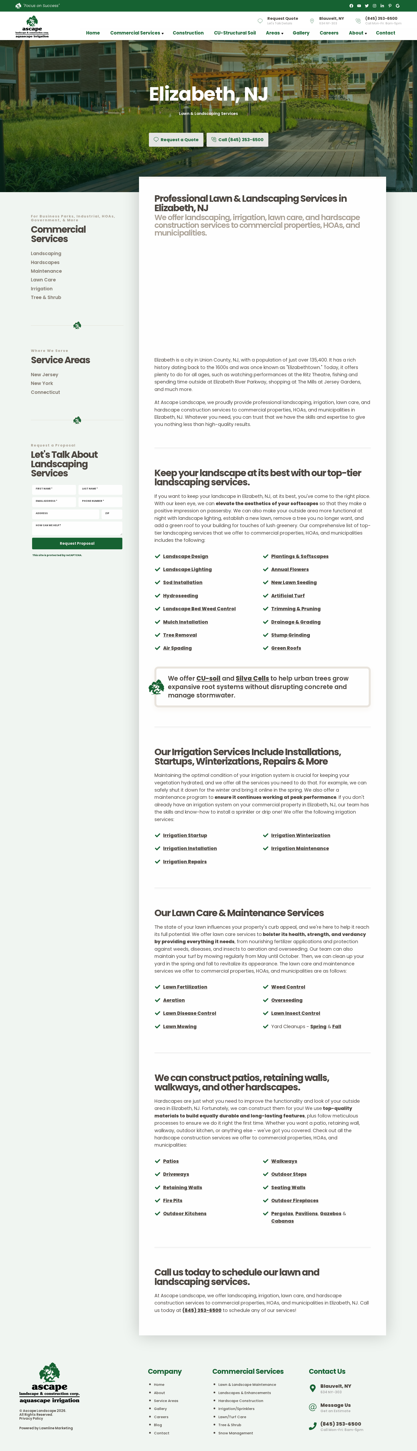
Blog (158, 1425)
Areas (273, 33)
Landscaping (46, 253)
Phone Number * (93, 501)
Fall (336, 1026)
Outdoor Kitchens (185, 1213)
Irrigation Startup (185, 835)
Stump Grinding (290, 635)
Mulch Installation (185, 622)
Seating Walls (288, 1187)
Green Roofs (286, 648)
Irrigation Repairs (185, 861)
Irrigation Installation (190, 848)
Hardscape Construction (240, 1400)
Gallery (301, 33)
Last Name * (90, 488)
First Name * (44, 488)
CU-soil (208, 678)
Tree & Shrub (46, 297)
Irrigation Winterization (300, 835)
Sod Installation (182, 582)
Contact (385, 33)
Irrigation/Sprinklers (236, 1408)
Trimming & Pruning (296, 609)
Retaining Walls (182, 1187)
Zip (107, 513)
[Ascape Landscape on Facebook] (351, 6)
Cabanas (282, 1221)
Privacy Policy (31, 1418)
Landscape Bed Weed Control (199, 609)
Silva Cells (252, 678)
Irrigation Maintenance (300, 848)
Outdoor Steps (289, 1174)
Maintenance (46, 271)
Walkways (284, 1161)
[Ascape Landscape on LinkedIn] (382, 6)
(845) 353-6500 (202, 1310)
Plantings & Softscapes (300, 556)
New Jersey (44, 374)
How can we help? (48, 525)
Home (93, 33)
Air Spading (177, 648)
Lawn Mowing (180, 1026)
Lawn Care (43, 280)
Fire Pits (172, 1200)
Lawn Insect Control (295, 1013)
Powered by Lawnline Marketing (46, 1428)
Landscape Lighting (187, 569)
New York (42, 383)
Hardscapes (45, 262)
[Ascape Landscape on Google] (398, 6)
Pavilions (306, 1213)
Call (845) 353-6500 (240, 140)
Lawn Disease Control (189, 1013)
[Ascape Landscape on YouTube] (359, 6)
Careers (329, 33)
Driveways (176, 1174)
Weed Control (288, 987)
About (356, 33)
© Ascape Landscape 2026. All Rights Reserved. (42, 1413)
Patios (171, 1161)
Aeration (174, 1000)
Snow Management (235, 1433)
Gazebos (330, 1213)
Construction (188, 33)
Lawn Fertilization (185, 987)
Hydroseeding (180, 596)
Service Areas (166, 1400)
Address (42, 513)
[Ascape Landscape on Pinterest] (390, 6)
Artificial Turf (288, 596)
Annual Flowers (290, 569)
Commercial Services (135, 33)
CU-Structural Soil (235, 33)
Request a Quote (179, 140)
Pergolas (282, 1213)
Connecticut (45, 392)
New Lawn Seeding (294, 582)
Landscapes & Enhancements (244, 1392)
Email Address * (46, 501)
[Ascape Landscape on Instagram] (374, 6)
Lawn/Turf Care (232, 1417)
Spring (318, 1026)
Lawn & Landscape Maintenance (247, 1384)
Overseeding (287, 1000)
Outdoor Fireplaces (295, 1200)
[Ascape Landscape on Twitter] (367, 6)
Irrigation (42, 289)
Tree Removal (180, 635)
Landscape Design (185, 556)
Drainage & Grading (296, 622)
